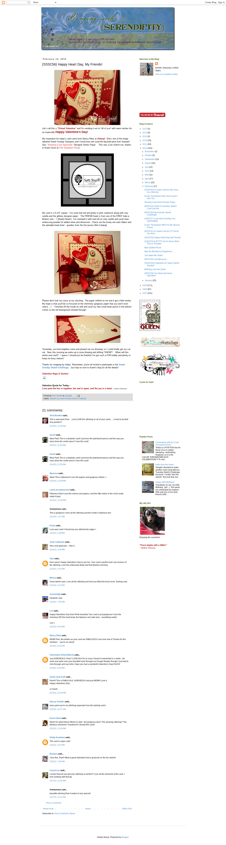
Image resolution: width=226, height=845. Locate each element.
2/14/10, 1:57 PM (57, 516)
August (148, 163)
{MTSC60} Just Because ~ (156, 259)
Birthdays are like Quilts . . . (156, 269)
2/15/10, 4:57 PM (57, 745)
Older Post (127, 809)
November (150, 151)
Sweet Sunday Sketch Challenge (73, 398)
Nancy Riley (55, 635)
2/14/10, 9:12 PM (57, 646)
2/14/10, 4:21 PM (57, 569)
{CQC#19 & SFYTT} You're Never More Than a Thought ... (161, 242)
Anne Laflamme (57, 542)
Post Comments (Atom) (64, 813)
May (147, 175)
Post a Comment (53, 803)
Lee (51, 611)
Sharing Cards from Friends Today (159, 202)
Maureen (54, 473)
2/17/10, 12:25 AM (58, 781)
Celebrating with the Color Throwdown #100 (167, 443)
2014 (145, 132)
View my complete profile (166, 74)
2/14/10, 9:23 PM (57, 668)
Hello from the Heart (165, 464)
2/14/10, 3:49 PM (57, 549)
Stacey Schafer (57, 701)
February (149, 186)
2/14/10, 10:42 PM (58, 693)
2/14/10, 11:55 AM (58, 445)
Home (88, 809)
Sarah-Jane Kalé (57, 677)
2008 (145, 289)
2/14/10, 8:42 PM (57, 627)
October (148, 155)
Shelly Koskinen (57, 737)
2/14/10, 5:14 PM (57, 585)
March (148, 182)
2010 (145, 148)
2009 (145, 285)
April (147, 179)
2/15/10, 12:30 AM (58, 728)
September (150, 159)
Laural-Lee (55, 770)
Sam (52, 558)
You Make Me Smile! (153, 255)
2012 (145, 140)
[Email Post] (78, 396)
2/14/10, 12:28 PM (58, 481)
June (147, 171)
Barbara (53, 754)
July (147, 167)
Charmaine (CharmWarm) (62, 655)
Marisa (53, 578)
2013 (145, 136)
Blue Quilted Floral (152, 247)
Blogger (125, 837)
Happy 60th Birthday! (165, 482)
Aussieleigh (55, 594)
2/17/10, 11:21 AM (58, 797)
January (149, 280)
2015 (145, 129)
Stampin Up (54, 398)
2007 (145, 293)
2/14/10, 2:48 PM (57, 533)
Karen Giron (55, 718)
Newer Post (48, 809)
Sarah (52, 435)
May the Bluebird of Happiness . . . (159, 251)
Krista (52, 525)
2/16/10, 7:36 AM (57, 761)
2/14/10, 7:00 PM (57, 602)
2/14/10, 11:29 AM (58, 426)
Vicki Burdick (56, 415)
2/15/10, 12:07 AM (58, 709)
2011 (145, 144)
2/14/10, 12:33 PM (58, 500)
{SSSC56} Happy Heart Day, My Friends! (162, 237)
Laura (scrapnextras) (60, 490)
